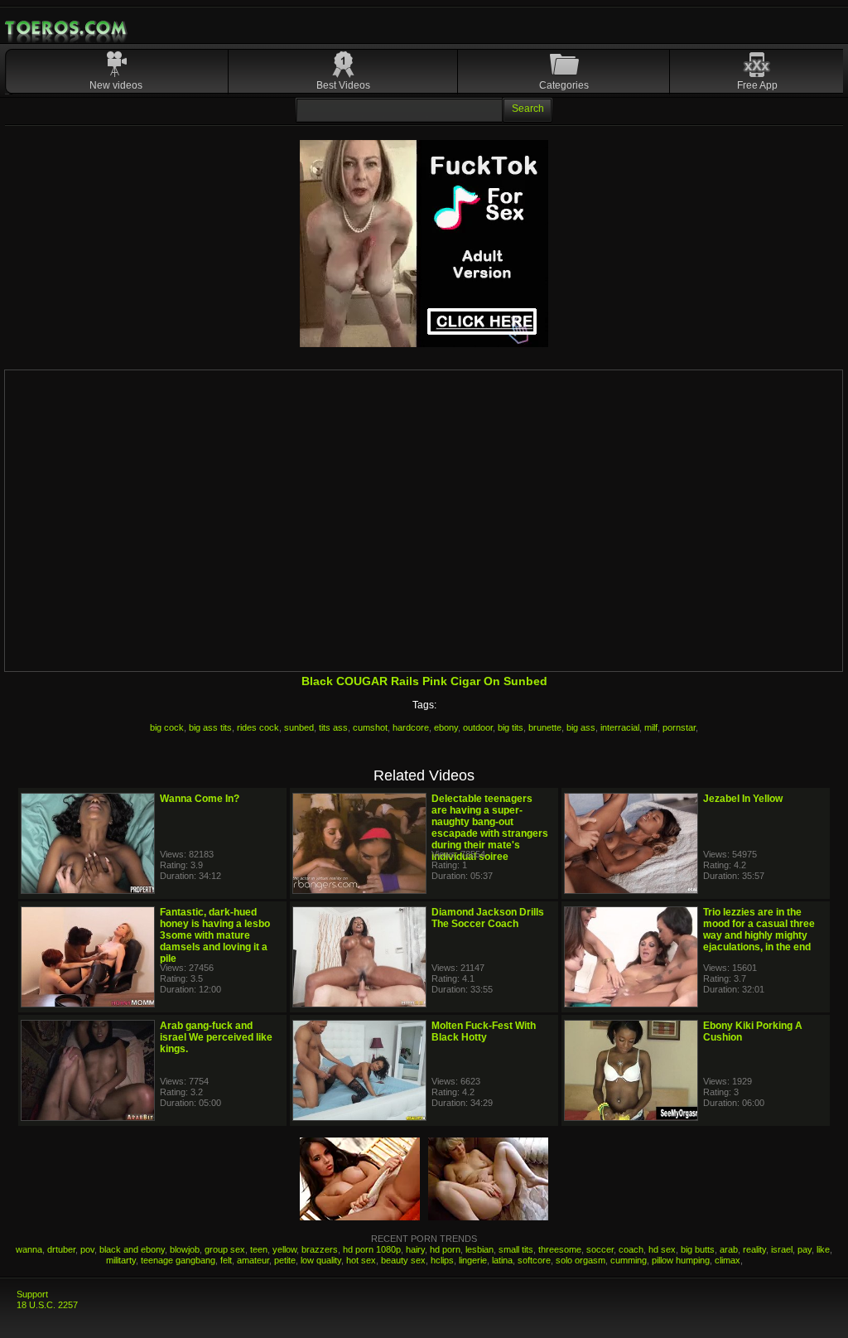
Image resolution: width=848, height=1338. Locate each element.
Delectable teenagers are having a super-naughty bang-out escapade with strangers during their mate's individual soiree (489, 827)
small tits (516, 1249)
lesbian (479, 1249)
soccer (600, 1249)
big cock (167, 727)
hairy (415, 1249)
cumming (628, 1260)
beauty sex (403, 1260)
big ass (580, 727)
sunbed (299, 727)
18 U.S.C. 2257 (47, 1305)
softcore (534, 1260)
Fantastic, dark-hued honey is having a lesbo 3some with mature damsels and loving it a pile (215, 935)
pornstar (679, 727)
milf (651, 727)
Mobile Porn (67, 28)
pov (87, 1249)
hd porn (445, 1249)
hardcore (411, 727)
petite (285, 1260)
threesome (559, 1249)
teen (258, 1249)
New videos (115, 85)
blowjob (185, 1249)
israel (782, 1249)
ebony (446, 727)
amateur (253, 1260)
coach (631, 1249)
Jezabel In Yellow (743, 798)
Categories (564, 85)
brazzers (319, 1249)
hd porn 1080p (372, 1249)
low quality (321, 1260)
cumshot (370, 727)
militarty (121, 1260)
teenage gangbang (178, 1260)
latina (502, 1260)
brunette (544, 727)
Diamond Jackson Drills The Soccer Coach (487, 918)
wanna (29, 1249)
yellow (284, 1249)
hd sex (662, 1249)
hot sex (361, 1260)
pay (804, 1249)
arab (729, 1249)
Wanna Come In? (199, 798)
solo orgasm (580, 1260)
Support (32, 1294)
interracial (619, 727)
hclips (442, 1260)
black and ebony (132, 1249)
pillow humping (681, 1260)
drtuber (61, 1249)
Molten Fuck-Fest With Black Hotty (483, 1031)
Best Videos (343, 85)
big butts (698, 1249)
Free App (757, 85)
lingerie (473, 1260)
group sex (225, 1249)
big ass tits (210, 727)
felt (226, 1260)
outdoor (478, 727)
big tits (510, 727)
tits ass (333, 727)
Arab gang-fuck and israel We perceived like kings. (216, 1037)
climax (727, 1260)
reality (754, 1249)
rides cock (258, 727)
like (823, 1249)
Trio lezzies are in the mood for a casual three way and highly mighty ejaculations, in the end (759, 929)
